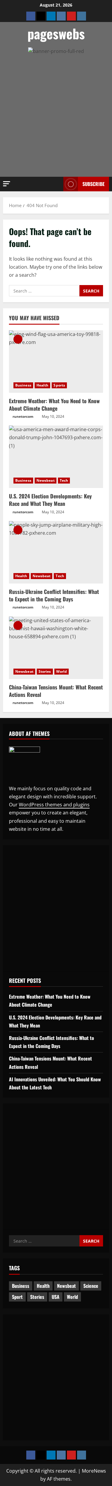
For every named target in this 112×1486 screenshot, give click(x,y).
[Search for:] (44, 290)
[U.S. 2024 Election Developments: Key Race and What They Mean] (56, 457)
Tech (64, 480)
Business (23, 385)
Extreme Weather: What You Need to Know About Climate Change (54, 404)
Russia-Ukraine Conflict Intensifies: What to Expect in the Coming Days (54, 595)
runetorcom (23, 416)
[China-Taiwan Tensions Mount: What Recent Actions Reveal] (56, 648)
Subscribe (93, 183)
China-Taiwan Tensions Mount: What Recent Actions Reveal (56, 690)
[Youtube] (71, 16)
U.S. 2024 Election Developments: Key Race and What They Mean (50, 499)
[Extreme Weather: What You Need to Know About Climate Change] (56, 361)
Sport (17, 1296)
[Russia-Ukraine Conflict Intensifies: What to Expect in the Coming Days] (56, 552)
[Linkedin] (51, 16)
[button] (6, 183)
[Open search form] (56, 184)
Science (90, 1285)
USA (55, 1296)
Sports (59, 385)
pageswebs (56, 33)
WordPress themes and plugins (54, 804)
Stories (45, 671)
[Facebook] (30, 16)
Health (42, 385)
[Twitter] (40, 16)
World (61, 671)
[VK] (61, 16)
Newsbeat (45, 480)
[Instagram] (81, 16)
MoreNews (94, 1471)
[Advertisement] (51, 134)
